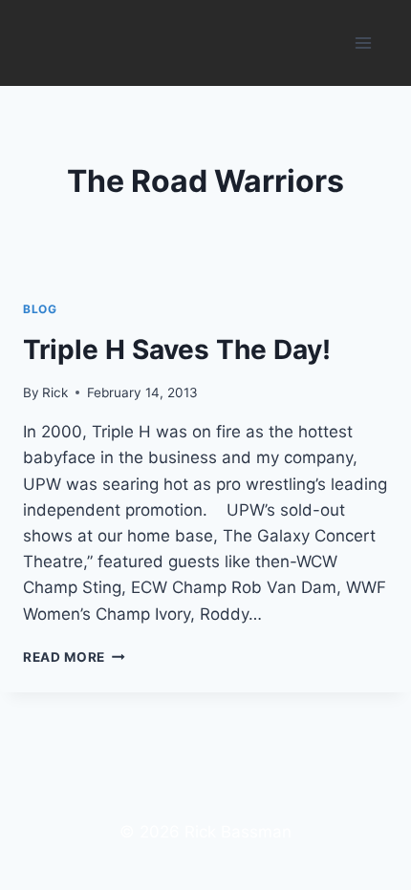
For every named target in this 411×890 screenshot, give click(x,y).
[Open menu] (362, 42)
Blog (39, 309)
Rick (55, 392)
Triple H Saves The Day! (177, 349)
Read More (74, 657)
